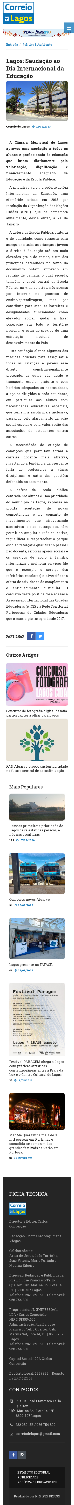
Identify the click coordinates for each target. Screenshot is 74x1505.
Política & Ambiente (37, 44)
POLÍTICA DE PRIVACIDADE (37, 1482)
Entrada (12, 44)
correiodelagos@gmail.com (37, 1433)
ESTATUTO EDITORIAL (33, 1472)
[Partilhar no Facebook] (31, 636)
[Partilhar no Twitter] (40, 636)
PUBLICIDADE (27, 1477)
